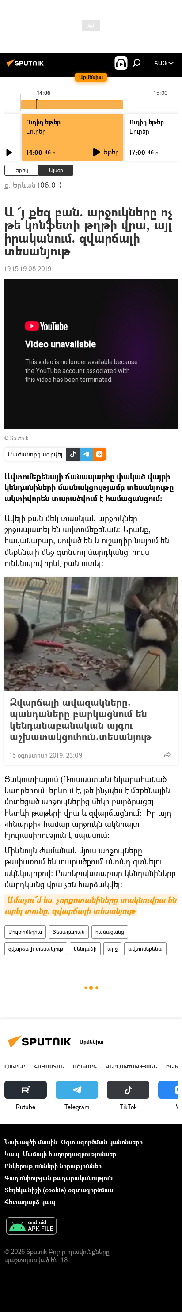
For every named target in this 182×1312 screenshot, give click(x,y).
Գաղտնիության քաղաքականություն (58, 1178)
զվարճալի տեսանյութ (35, 948)
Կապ (11, 1154)
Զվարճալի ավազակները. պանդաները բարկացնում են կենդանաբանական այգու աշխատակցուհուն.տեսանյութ (81, 719)
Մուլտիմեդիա (25, 931)
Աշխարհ (85, 1066)
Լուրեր (14, 1066)
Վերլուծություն (131, 1066)
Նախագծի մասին (30, 1142)
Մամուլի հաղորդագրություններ (69, 1154)
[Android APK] (31, 1227)
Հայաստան (49, 1066)
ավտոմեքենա (145, 948)
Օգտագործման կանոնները (102, 1142)
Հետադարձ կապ (29, 1202)
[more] (167, 754)
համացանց (109, 931)
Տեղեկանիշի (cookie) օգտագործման (58, 1190)
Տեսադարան (69, 931)
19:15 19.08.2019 (27, 268)
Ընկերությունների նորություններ (53, 1166)
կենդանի (85, 948)
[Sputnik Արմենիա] (26, 66)
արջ (112, 948)
